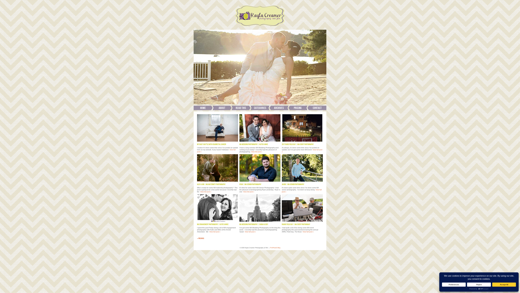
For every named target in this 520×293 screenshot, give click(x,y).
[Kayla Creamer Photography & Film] (260, 27)
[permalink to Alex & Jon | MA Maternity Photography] (217, 168)
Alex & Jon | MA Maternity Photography (211, 184)
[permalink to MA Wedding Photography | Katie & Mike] (259, 128)
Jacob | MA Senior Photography (293, 184)
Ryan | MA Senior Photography (250, 184)
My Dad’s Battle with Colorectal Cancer (211, 144)
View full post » (256, 152)
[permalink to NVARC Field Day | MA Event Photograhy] (302, 208)
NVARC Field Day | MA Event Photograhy (296, 224)
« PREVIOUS (200, 238)
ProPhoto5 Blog (275, 248)
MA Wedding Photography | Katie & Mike (253, 144)
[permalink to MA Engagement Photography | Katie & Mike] (217, 208)
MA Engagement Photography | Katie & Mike (212, 224)
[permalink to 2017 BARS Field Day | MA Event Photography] (302, 128)
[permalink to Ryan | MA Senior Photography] (259, 168)
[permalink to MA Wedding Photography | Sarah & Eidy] (259, 208)
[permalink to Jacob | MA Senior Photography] (302, 168)
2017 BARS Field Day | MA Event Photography (298, 144)
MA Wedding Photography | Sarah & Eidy (253, 224)
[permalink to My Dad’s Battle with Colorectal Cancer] (217, 128)
